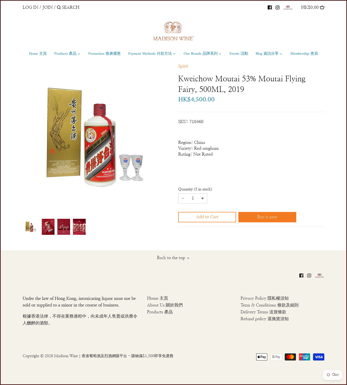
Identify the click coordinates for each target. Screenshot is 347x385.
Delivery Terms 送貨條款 (263, 312)
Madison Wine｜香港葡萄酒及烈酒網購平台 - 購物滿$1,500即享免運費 (113, 356)
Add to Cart (207, 217)
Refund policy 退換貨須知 (265, 319)
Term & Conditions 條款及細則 (270, 305)
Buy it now (267, 217)
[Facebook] (270, 7)
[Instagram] (277, 7)
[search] (82, 7)
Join (47, 7)
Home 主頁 (157, 298)
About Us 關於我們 (165, 305)
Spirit (183, 66)
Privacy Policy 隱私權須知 (265, 298)
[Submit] (59, 8)
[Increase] (202, 198)
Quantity (194, 189)
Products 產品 (160, 312)
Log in (30, 7)
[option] (31, 227)
